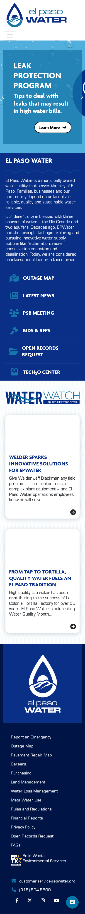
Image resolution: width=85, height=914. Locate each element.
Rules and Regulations (31, 809)
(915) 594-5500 (34, 889)
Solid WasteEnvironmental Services (44, 858)
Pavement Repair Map (31, 755)
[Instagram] (43, 900)
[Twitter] (29, 900)
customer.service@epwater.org (47, 881)
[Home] (37, 16)
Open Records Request (32, 836)
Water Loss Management (34, 791)
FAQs (16, 845)
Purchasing (21, 773)
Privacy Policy (23, 827)
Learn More (49, 127)
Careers (18, 764)
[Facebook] (16, 900)
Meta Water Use (26, 800)
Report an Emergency (31, 737)
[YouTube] (56, 900)
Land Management (28, 782)
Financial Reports (27, 818)
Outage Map (22, 746)
